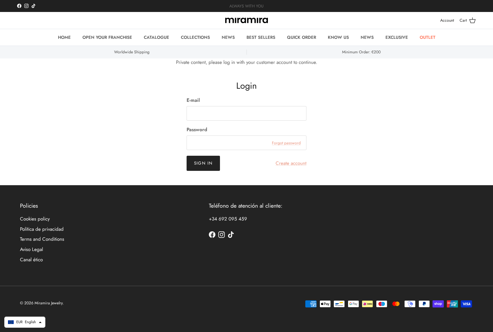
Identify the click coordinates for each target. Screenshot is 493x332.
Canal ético (31, 259)
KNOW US (338, 37)
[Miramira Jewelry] (246, 20)
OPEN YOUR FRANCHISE (107, 37)
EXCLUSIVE (396, 37)
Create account (291, 163)
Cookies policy (35, 218)
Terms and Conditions (42, 239)
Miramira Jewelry (48, 303)
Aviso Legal (31, 249)
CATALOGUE (156, 37)
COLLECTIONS (195, 37)
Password (197, 129)
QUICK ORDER (301, 37)
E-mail (193, 100)
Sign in (203, 163)
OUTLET (427, 37)
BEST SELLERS (260, 37)
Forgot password (286, 143)
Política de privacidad (42, 229)
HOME (64, 37)
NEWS (228, 37)
